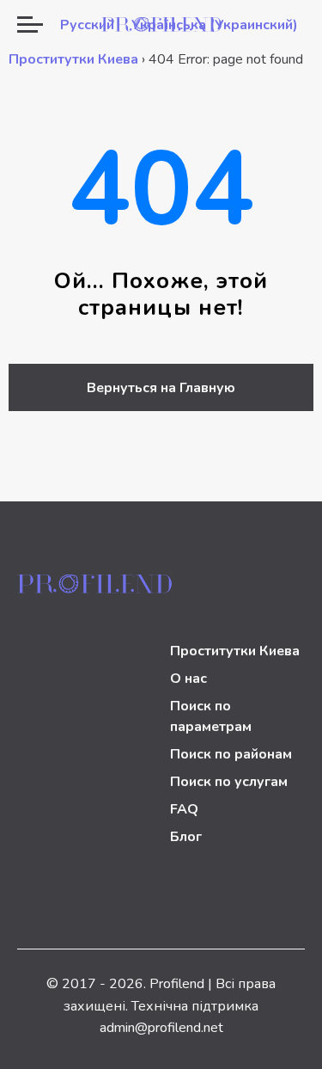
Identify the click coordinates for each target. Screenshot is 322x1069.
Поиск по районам (231, 754)
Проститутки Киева (73, 59)
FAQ (184, 809)
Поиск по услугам (229, 781)
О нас (188, 678)
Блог (186, 836)
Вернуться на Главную (161, 387)
